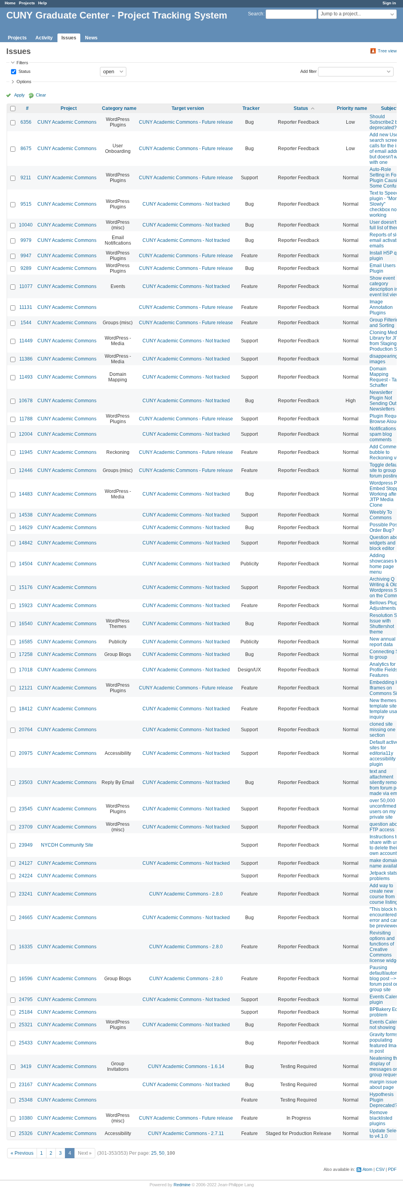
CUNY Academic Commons (66, 122)
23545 (26, 809)
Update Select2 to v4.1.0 (386, 1133)
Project (69, 108)
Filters (22, 62)
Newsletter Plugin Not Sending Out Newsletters (383, 401)
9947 (25, 255)
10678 (26, 400)
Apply (19, 95)
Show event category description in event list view (384, 286)
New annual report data (383, 641)
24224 (26, 876)
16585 (26, 642)
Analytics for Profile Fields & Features (386, 669)
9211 (25, 177)
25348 (26, 1100)
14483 (26, 494)
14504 (26, 564)
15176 (26, 587)
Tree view (387, 50)
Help (42, 3)
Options (24, 81)
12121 (26, 688)
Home (10, 3)
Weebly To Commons (381, 514)
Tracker (251, 108)
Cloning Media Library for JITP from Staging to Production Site (386, 341)
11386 (26, 359)
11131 (25, 307)
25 (154, 1153)
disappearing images (384, 358)
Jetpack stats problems (383, 875)
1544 (25, 322)
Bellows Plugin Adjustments (385, 605)
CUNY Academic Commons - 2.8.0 (186, 894)
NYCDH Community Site (67, 845)
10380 (26, 1118)
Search (255, 14)
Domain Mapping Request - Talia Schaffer (386, 377)
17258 (26, 654)
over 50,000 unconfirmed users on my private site (383, 809)
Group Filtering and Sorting (385, 322)
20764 (26, 729)
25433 (26, 1043)
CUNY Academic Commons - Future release (186, 122)
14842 (26, 543)
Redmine (182, 1184)
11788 (26, 419)
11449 (26, 341)
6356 (25, 122)
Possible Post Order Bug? (384, 527)
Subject (389, 108)
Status (24, 71)
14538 (26, 515)
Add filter (308, 71)
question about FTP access (385, 826)
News (91, 38)
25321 (26, 1024)
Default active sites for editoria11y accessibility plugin (384, 753)
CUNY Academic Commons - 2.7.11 (186, 1133)
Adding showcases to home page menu (384, 564)
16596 (26, 978)
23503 (26, 782)
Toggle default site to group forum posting (385, 470)
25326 (26, 1133)
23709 (26, 827)
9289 (25, 268)
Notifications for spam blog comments (386, 434)
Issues (68, 38)
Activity (44, 38)
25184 (26, 1012)
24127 (26, 863)
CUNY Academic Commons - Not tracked (186, 204)
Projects (27, 3)
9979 (25, 240)
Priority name (352, 108)
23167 (26, 1084)
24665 (26, 917)
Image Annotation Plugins (381, 307)
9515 (25, 204)
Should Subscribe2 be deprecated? (385, 122)
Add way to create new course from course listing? (385, 894)
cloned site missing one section (383, 729)
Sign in (389, 3)
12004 (26, 434)
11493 (26, 377)
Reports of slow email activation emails (386, 240)
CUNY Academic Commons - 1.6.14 (186, 1066)
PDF (392, 1169)
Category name (119, 108)
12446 (26, 470)
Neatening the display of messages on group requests (386, 1066)
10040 (26, 225)
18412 (26, 709)
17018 (26, 670)
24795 (26, 999)
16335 (26, 946)
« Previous (22, 1153)
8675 (25, 148)
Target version (188, 108)
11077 (26, 286)
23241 (26, 894)
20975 (26, 753)
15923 (26, 605)
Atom (367, 1169)
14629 (26, 527)
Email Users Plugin (383, 268)
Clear (41, 95)
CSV (380, 1169)
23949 (26, 845)
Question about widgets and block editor (386, 543)
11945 (26, 452)
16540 (26, 623)
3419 (25, 1066)
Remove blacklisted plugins (381, 1118)
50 (162, 1153)
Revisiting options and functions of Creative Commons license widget (385, 946)
